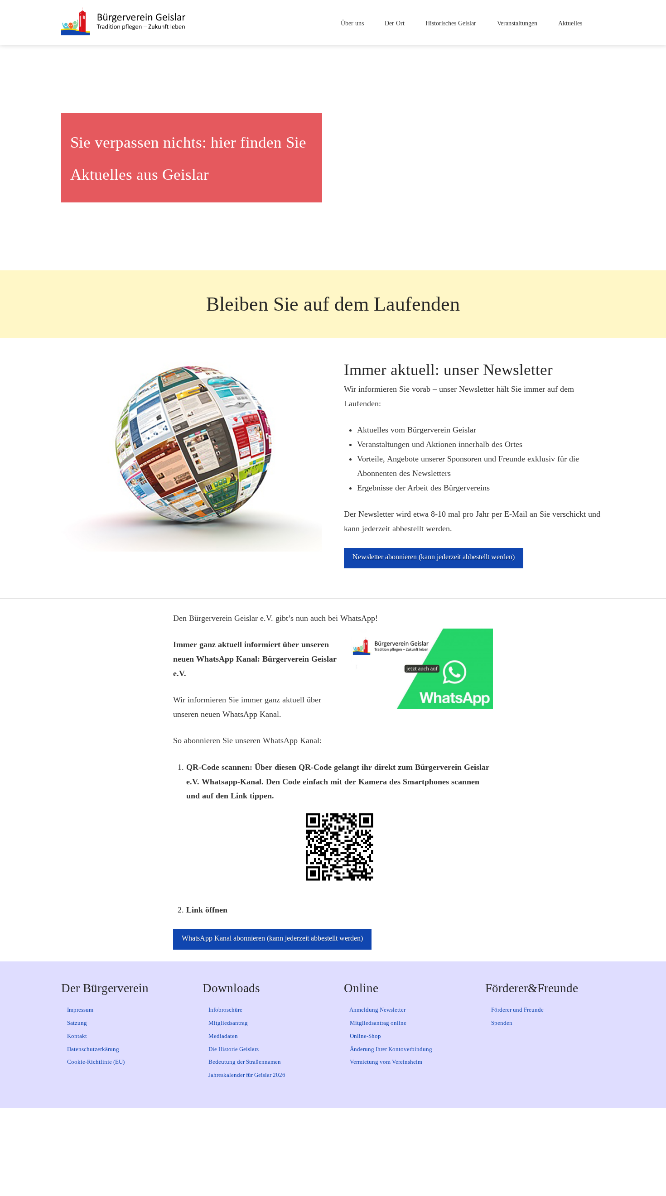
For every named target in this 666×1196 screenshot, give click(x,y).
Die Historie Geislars (233, 1049)
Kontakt (76, 1036)
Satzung (76, 1022)
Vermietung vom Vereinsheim (385, 1061)
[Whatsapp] (390, 1152)
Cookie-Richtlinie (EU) (95, 1061)
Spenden (501, 1022)
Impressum (79, 1009)
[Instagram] (352, 1152)
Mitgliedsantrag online (377, 1022)
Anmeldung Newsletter (376, 1009)
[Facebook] (276, 1152)
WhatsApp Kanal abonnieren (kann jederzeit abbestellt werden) (272, 938)
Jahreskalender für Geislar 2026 (246, 1074)
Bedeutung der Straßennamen (244, 1061)
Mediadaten (222, 1036)
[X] (314, 1152)
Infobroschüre (224, 1009)
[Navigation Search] (597, 22)
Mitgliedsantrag (227, 1022)
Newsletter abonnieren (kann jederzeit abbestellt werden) (433, 557)
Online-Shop (364, 1036)
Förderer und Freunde (517, 1009)
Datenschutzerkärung (92, 1049)
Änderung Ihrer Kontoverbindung (390, 1049)
